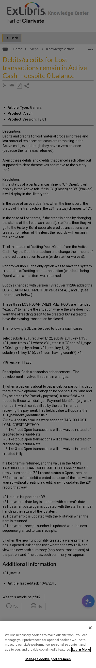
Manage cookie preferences (48, 659)
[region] (48, 644)
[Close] (90, 627)
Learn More (81, 649)
